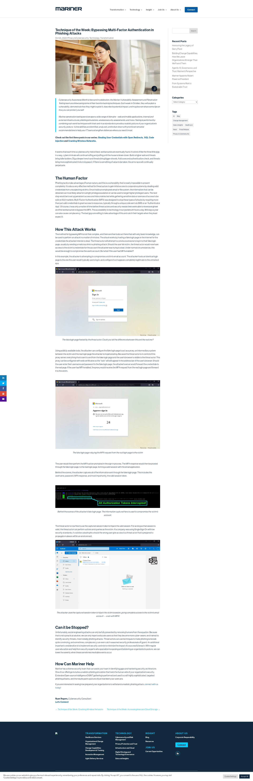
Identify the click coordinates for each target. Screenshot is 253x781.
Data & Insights (178, 125)
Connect (191, 10)
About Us (175, 10)
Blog (178, 116)
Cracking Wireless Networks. (82, 141)
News (175, 129)
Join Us (161, 10)
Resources (149, 741)
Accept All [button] (244, 776)
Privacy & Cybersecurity (78, 38)
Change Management (180, 121)
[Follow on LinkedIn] (177, 753)
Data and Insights (122, 758)
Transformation (117, 10)
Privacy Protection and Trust (126, 744)
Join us (150, 747)
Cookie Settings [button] (230, 776)
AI (174, 116)
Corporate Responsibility (184, 737)
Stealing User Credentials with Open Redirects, (121, 137)
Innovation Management (94, 754)
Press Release (184, 129)
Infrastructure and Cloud (124, 748)
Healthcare (189, 125)
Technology (135, 10)
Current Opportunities (154, 751)
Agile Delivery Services (94, 758)
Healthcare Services (93, 737)
